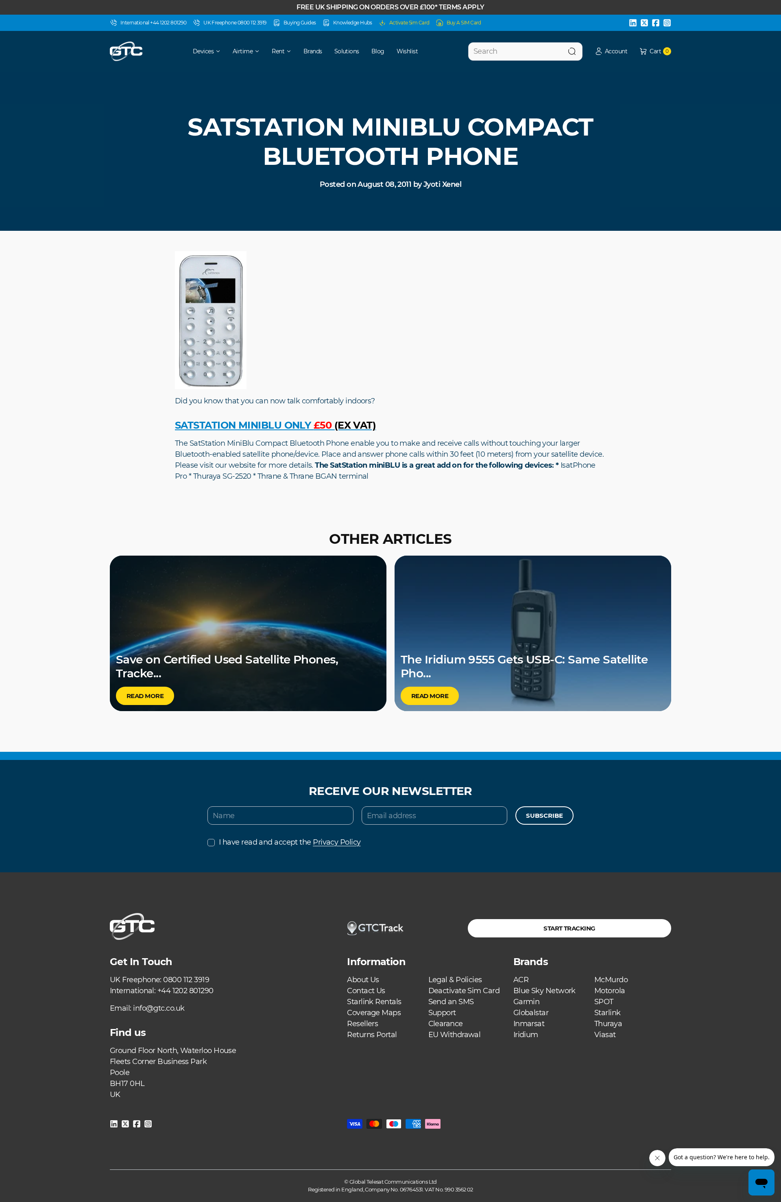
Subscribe (544, 815)
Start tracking (569, 928)
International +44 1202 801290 (153, 23)
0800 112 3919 (186, 979)
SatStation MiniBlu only (275, 425)
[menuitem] (201, 51)
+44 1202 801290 (185, 990)
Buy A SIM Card (464, 23)
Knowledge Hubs (352, 23)
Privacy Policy (336, 842)
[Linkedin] (633, 23)
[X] (644, 23)
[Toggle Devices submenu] (221, 51)
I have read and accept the (289, 842)
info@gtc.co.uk (158, 1008)
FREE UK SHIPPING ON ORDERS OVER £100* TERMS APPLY (390, 7)
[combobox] (525, 51)
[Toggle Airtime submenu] (260, 51)
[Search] (571, 51)
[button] (611, 51)
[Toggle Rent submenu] (291, 51)
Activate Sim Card (409, 23)
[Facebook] (656, 23)
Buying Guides (300, 23)
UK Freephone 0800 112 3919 (234, 23)
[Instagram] (667, 23)
